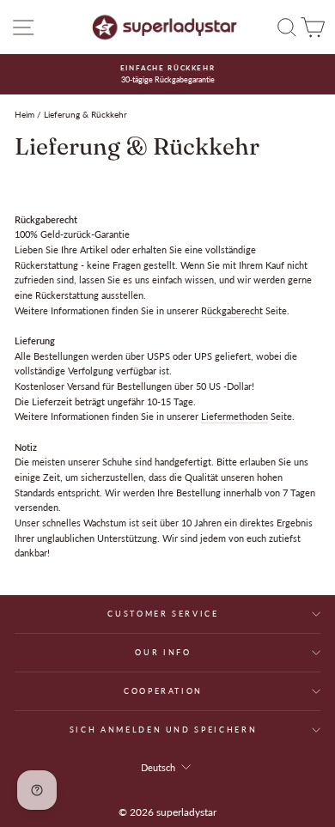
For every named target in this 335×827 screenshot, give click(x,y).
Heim (24, 114)
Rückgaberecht (232, 310)
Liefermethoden (234, 416)
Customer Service (162, 613)
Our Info (163, 652)
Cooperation (163, 691)
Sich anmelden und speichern (164, 729)
